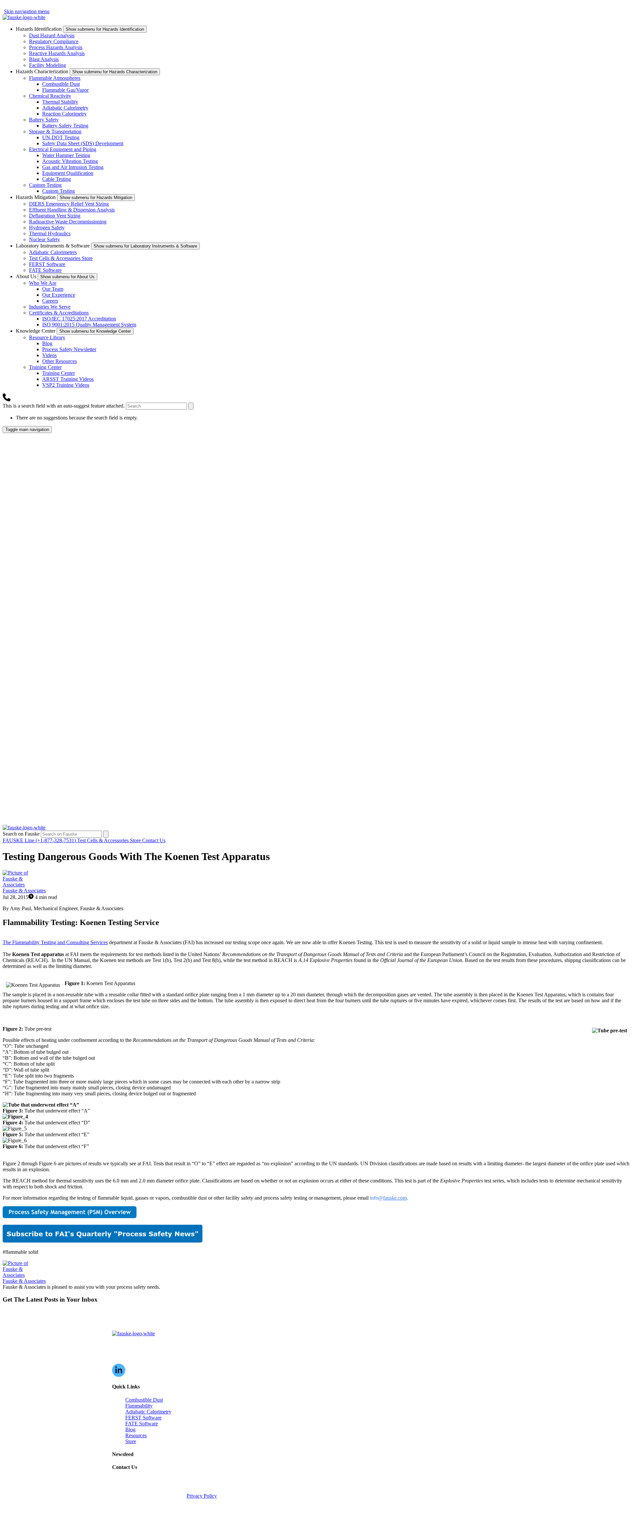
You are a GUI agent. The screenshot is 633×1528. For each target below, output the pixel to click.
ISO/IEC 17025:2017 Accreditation (79, 318)
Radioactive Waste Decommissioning (67, 221)
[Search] (191, 406)
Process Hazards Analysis (55, 47)
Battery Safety (44, 119)
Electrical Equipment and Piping (62, 149)
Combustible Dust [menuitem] (144, 1400)
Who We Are (42, 283)
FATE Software (45, 270)
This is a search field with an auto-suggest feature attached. (64, 406)
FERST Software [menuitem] (143, 1417)
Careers (50, 301)
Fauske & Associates (24, 890)
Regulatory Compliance (53, 41)
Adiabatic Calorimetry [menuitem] (148, 1411)
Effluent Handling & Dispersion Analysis (72, 210)
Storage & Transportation (55, 131)
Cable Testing (56, 179)
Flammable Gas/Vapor (65, 90)
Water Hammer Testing (66, 155)
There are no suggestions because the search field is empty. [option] (77, 417)
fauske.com (395, 1198)
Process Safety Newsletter (69, 349)
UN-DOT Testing (60, 137)
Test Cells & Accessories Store (61, 258)
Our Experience (58, 295)
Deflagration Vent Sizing (54, 215)
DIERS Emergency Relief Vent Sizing (69, 204)
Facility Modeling (47, 65)
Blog (47, 343)
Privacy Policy (202, 1496)
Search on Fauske (22, 834)
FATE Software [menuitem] (141, 1423)
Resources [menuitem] (136, 1435)
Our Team (52, 289)
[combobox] (156, 406)
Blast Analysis (44, 59)
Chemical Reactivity (50, 96)
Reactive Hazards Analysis (57, 53)
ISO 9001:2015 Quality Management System (89, 324)
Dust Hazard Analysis (52, 35)
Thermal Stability (60, 102)
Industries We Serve (50, 307)
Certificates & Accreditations (59, 313)
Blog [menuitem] (130, 1429)
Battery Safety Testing (65, 125)
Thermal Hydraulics (50, 233)
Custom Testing (45, 185)
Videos (49, 355)
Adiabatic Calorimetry (65, 108)
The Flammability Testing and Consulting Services (55, 942)
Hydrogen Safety (47, 227)
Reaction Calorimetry (64, 113)
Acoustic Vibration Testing (70, 161)
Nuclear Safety (44, 239)
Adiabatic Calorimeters (53, 252)
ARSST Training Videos (68, 379)
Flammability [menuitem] (139, 1406)
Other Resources (59, 361)
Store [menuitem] (130, 1441)
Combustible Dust (61, 84)
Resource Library (47, 337)
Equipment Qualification (67, 173)
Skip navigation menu (26, 11)
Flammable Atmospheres (54, 78)
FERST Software (47, 264)
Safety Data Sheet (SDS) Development (82, 143)
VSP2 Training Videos (65, 385)
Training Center (45, 367)
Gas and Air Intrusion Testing (73, 167)
